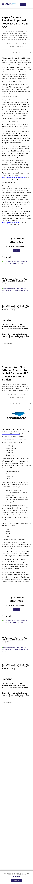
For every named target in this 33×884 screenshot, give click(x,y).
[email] (22, 52)
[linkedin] (13, 52)
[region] (16, 877)
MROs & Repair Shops (8, 363)
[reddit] (19, 52)
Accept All (16, 880)
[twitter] (16, 52)
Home (3, 13)
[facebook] (11, 52)
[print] (30, 52)
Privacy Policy (17, 876)
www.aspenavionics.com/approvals (14, 177)
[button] (3, 4)
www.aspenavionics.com (10, 223)
